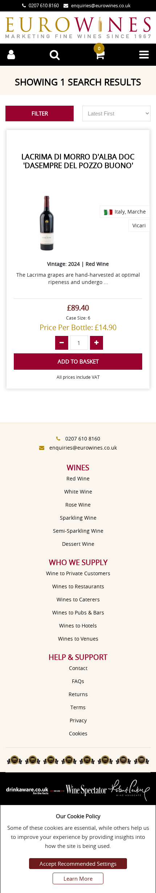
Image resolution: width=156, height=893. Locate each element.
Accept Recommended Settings (78, 863)
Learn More (78, 878)
